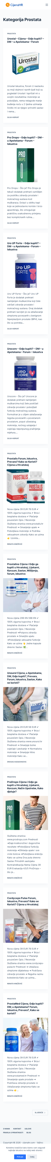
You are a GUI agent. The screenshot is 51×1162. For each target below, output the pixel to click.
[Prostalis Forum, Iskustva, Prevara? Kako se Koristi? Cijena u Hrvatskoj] (25, 486)
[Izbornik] (47, 5)
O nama (6, 1129)
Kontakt (17, 1129)
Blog (29, 1133)
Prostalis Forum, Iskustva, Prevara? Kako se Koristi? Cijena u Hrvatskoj (22, 461)
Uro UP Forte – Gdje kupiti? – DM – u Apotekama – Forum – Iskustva (24, 246)
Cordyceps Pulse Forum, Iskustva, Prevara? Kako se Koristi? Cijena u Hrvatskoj (23, 901)
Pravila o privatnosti (13, 1133)
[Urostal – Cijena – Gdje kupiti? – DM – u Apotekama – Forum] (25, 63)
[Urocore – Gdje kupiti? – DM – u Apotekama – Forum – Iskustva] (25, 373)
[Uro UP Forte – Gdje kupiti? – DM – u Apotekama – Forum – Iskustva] (25, 271)
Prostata (11, 34)
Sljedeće (39, 1112)
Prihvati (20, 1157)
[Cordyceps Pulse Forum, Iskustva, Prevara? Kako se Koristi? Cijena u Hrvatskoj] (25, 926)
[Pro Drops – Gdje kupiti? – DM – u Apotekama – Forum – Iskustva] (25, 165)
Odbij (32, 1157)
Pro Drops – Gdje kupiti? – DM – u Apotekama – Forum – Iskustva (25, 140)
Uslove (28, 1129)
